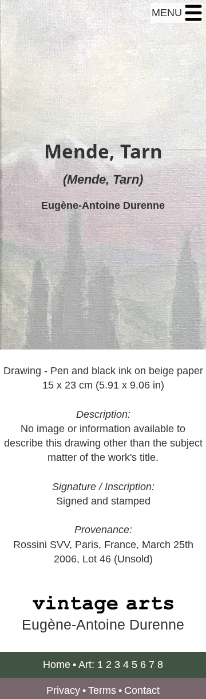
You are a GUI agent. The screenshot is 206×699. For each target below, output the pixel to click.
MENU (168, 12)
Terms (102, 690)
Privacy (63, 690)
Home (56, 664)
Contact (142, 690)
